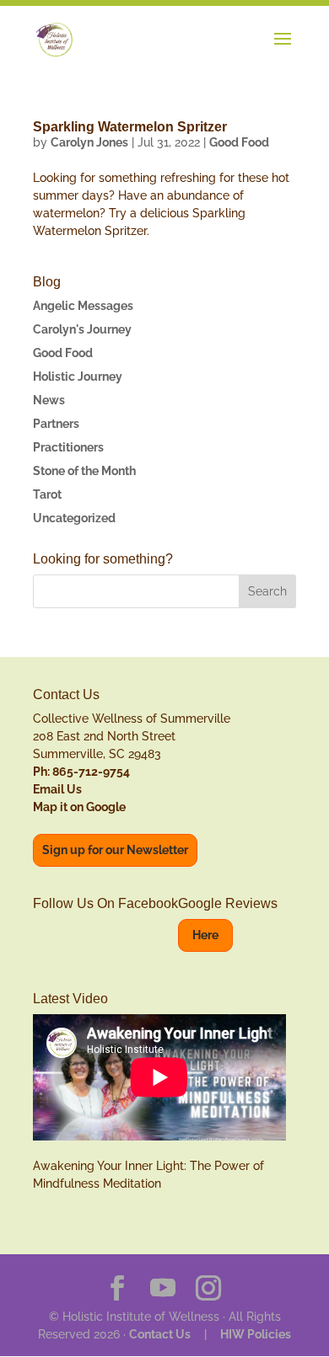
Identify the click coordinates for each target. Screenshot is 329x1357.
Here (205, 935)
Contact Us (160, 1334)
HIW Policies (255, 1334)
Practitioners (68, 447)
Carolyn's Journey (82, 329)
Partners (56, 423)
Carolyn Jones (89, 142)
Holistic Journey (77, 376)
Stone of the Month (84, 471)
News (49, 400)
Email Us (57, 789)
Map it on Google (79, 807)
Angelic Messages (83, 306)
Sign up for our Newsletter (115, 850)
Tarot (47, 494)
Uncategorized (74, 518)
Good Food (239, 142)
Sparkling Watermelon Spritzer (130, 127)
